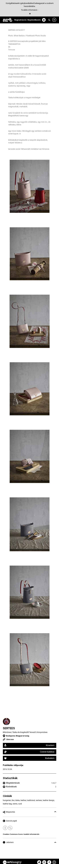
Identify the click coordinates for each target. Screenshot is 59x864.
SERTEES (9, 728)
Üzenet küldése (47, 751)
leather (23, 800)
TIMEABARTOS (14, 44)
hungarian (7, 800)
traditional (31, 800)
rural (20, 804)
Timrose (11, 50)
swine (15, 804)
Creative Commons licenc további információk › (21, 834)
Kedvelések (11, 786)
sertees (39, 800)
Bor (13, 800)
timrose (10, 739)
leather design (48, 800)
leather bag (7, 804)
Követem (50, 745)
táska (17, 800)
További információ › (29, 10)
